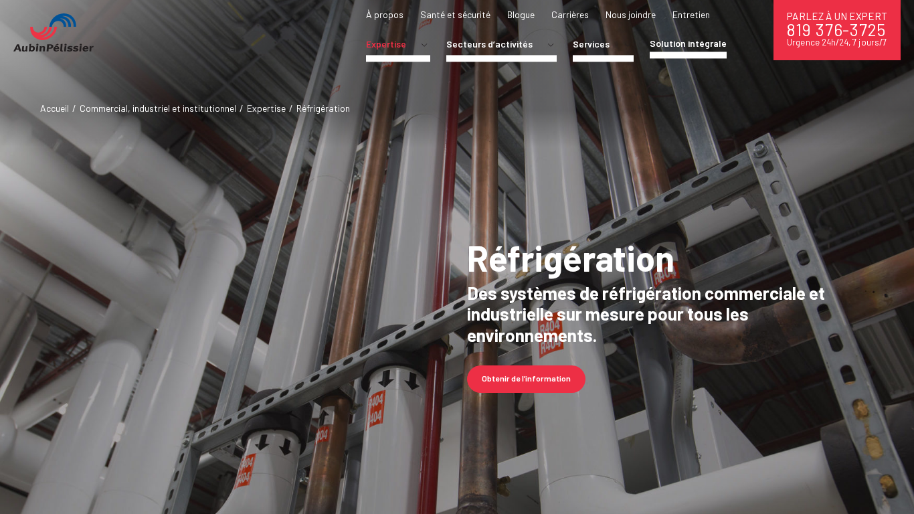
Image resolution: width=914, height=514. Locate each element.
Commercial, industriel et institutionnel (158, 108)
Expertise (266, 108)
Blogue (521, 14)
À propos (384, 14)
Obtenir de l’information (526, 378)
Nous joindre (631, 14)
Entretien (691, 14)
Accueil (54, 108)
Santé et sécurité (455, 14)
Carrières (570, 14)
